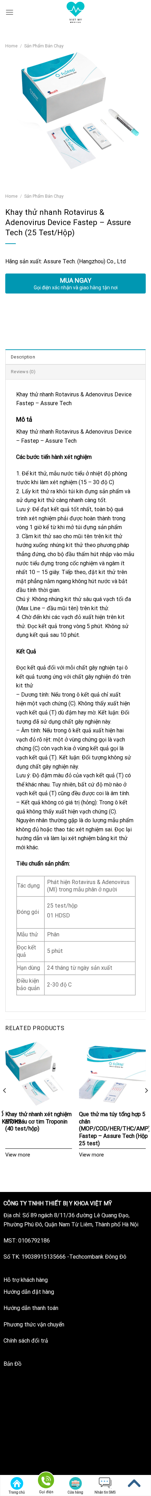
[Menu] (9, 12)
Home (11, 45)
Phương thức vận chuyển (34, 1324)
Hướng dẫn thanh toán (31, 1308)
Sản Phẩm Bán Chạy (44, 45)
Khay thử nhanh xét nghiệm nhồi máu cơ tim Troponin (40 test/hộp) (38, 1121)
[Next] (146, 1104)
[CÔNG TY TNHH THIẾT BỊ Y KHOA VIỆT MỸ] (75, 12)
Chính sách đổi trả (26, 1340)
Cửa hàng (75, 1492)
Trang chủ (17, 1492)
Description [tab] (23, 357)
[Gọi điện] (46, 1481)
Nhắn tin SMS (105, 1492)
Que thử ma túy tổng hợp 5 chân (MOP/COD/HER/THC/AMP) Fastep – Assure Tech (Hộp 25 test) (114, 1129)
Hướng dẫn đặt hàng (29, 1292)
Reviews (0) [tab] (23, 371)
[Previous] (4, 1104)
